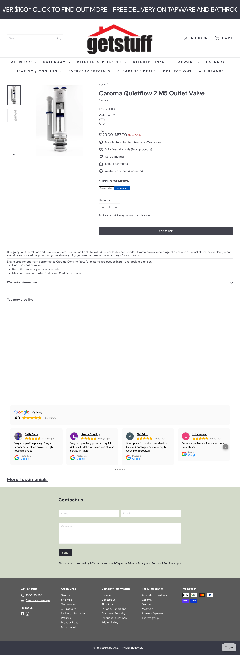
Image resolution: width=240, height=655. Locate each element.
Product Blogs (69, 622)
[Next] (14, 153)
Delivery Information (73, 613)
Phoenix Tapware (152, 613)
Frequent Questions (114, 618)
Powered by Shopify (132, 647)
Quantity (104, 200)
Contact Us (109, 599)
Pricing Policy (110, 622)
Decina (146, 604)
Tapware (186, 62)
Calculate (122, 188)
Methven (147, 609)
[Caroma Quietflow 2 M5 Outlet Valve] (26, 350)
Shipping (119, 215)
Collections (177, 71)
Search (65, 595)
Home (102, 84)
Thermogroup (150, 618)
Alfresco (22, 62)
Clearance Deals (136, 71)
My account (68, 627)
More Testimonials (27, 479)
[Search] (59, 38)
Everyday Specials (89, 71)
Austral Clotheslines (154, 595)
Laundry (216, 62)
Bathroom (55, 62)
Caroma (147, 599)
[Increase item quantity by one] (116, 207)
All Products (68, 609)
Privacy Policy (136, 563)
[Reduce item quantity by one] (102, 207)
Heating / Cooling (37, 71)
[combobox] (35, 38)
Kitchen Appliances (100, 62)
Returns (66, 618)
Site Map (66, 599)
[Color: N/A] (13, 367)
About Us (107, 604)
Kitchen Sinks (149, 62)
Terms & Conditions (114, 609)
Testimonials (69, 604)
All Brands (211, 71)
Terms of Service (162, 563)
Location (107, 595)
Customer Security (113, 613)
